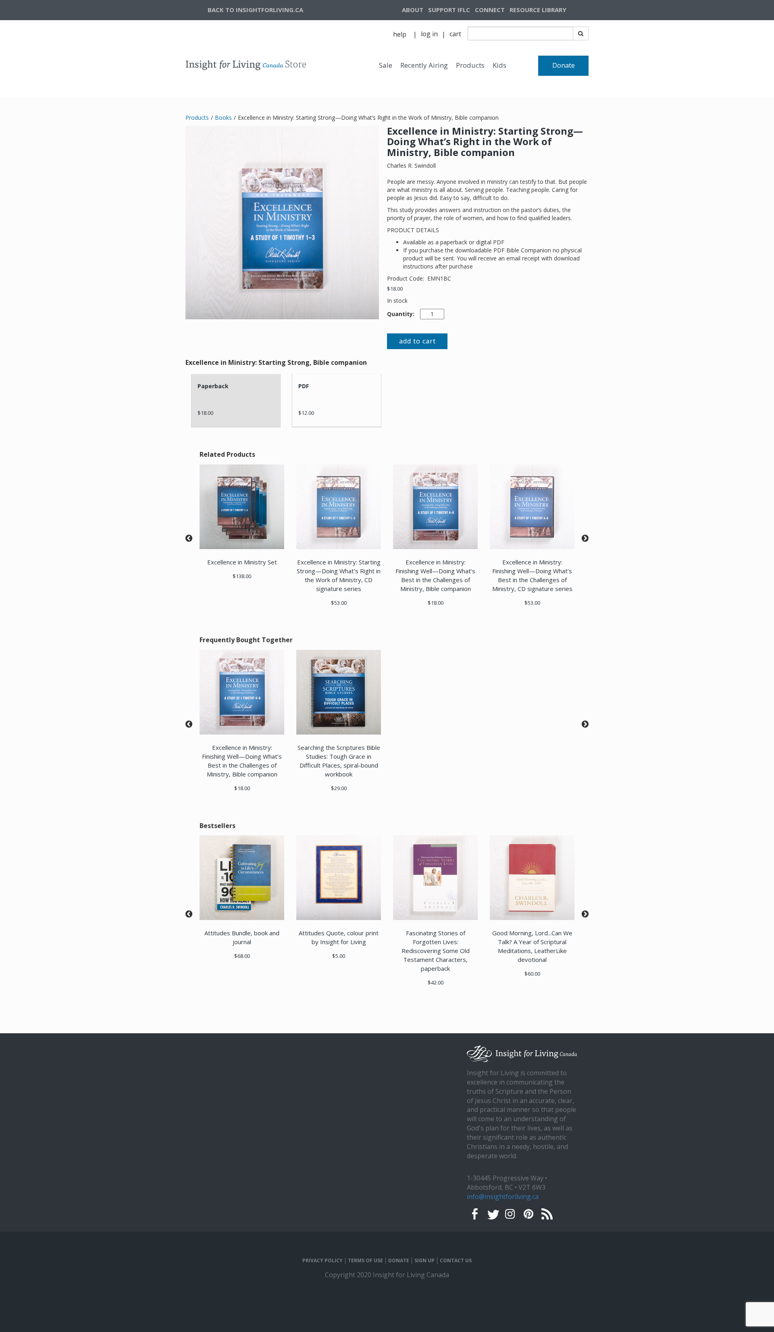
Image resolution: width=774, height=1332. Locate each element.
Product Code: (406, 278)
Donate (563, 65)
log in (429, 34)
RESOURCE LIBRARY (538, 10)
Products (470, 65)
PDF (303, 386)
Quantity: (400, 314)
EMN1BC (439, 278)
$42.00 (435, 982)
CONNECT (490, 10)
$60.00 (532, 973)
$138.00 (242, 576)
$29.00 (339, 788)
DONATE (398, 1260)
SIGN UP (424, 1260)
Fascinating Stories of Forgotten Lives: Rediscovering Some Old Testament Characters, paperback (436, 950)
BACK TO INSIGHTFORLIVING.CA (255, 10)
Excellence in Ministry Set (242, 562)
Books (223, 117)
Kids (499, 65)
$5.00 (338, 955)
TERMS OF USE (365, 1260)
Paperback (213, 386)
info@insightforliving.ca (503, 1196)
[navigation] (548, 10)
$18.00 (395, 288)
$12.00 (306, 412)
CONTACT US (456, 1260)
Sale (385, 65)
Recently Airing (424, 65)
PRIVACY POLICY (322, 1260)
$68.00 (242, 955)
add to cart (417, 341)
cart (455, 34)
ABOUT (412, 10)
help (399, 34)
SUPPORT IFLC (449, 10)
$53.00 (339, 602)
